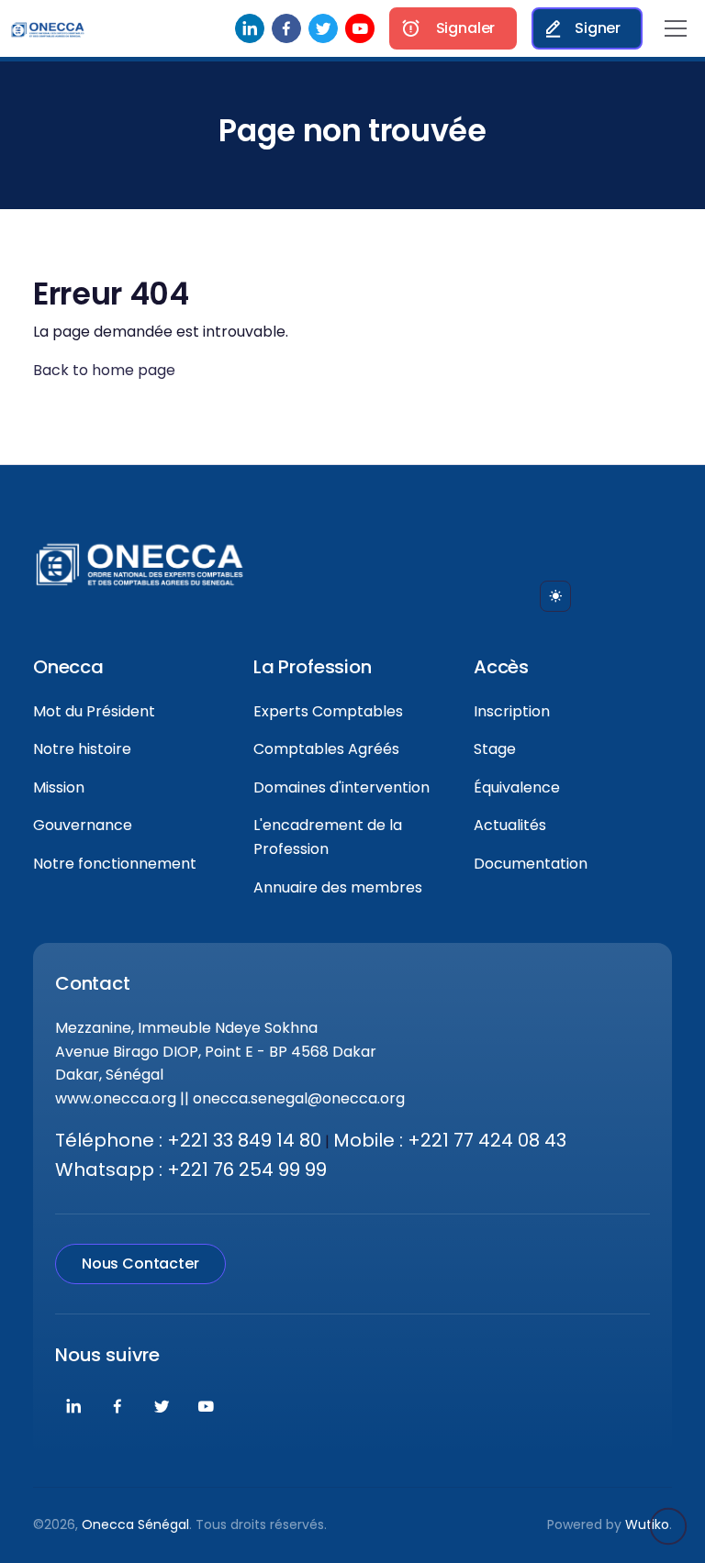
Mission (58, 787)
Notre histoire (82, 748)
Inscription (512, 711)
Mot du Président (94, 711)
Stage (495, 748)
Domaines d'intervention (341, 787)
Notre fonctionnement (114, 863)
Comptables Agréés (326, 748)
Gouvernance (82, 825)
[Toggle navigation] (675, 28)
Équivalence (517, 787)
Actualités (510, 825)
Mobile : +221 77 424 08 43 (449, 1140)
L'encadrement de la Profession (327, 837)
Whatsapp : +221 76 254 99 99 (191, 1169)
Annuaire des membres (337, 887)
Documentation (531, 863)
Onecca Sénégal (135, 1524)
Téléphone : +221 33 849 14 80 (188, 1140)
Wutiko (647, 1524)
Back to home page (104, 370)
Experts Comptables (328, 711)
